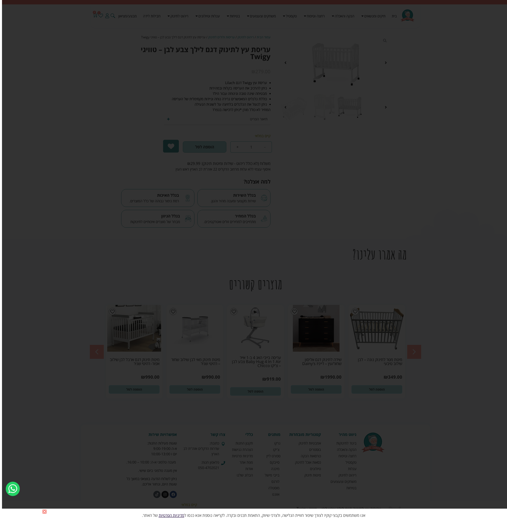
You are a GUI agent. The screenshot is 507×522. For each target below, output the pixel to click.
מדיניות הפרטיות (171, 515)
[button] (45, 512)
